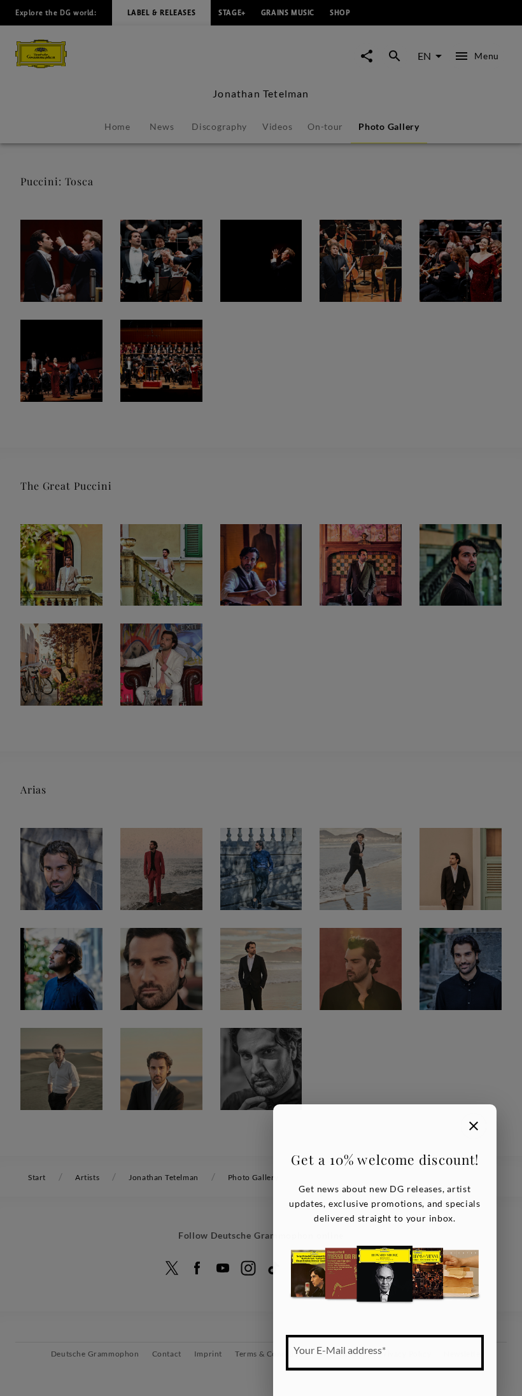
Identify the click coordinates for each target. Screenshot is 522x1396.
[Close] (473, 1126)
